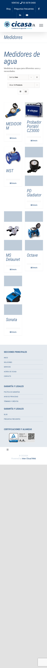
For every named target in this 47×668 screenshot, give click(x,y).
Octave (32, 255)
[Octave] (34, 230)
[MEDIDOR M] (13, 110)
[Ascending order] (37, 77)
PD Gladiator (34, 192)
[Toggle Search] (34, 25)
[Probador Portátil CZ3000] (34, 109)
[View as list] (25, 91)
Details (14, 138)
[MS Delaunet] (13, 230)
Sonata (11, 319)
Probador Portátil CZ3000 (34, 126)
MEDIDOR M (13, 126)
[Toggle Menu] (41, 25)
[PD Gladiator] (34, 166)
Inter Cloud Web (29, 458)
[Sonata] (13, 295)
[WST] (13, 156)
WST (9, 170)
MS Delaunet (13, 257)
